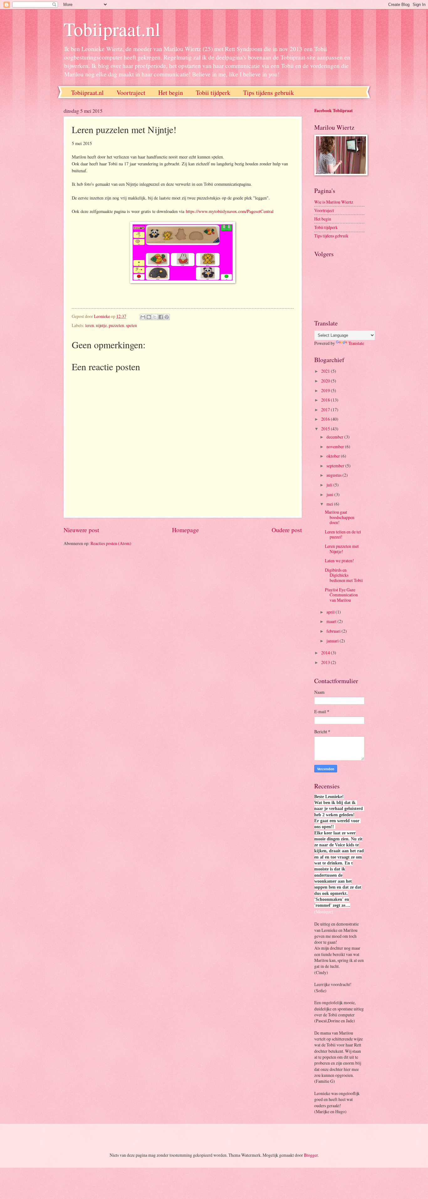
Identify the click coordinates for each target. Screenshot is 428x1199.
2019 (326, 390)
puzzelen (116, 325)
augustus (334, 475)
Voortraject (131, 92)
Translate (356, 343)
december (335, 437)
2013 (326, 662)
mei (330, 504)
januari (333, 641)
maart (331, 621)
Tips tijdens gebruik (268, 92)
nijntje (101, 325)
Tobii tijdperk (213, 92)
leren (89, 325)
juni (330, 494)
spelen (131, 325)
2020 (326, 381)
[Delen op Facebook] (161, 317)
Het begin (170, 92)
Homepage (185, 530)
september (335, 466)
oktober (333, 456)
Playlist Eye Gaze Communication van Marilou (341, 595)
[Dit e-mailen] (143, 317)
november (335, 446)
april (331, 612)
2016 (326, 419)
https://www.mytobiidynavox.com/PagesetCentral (230, 211)
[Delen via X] (155, 317)
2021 (326, 371)
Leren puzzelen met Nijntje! (342, 548)
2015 (326, 429)
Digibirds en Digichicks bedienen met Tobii (344, 575)
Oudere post (287, 530)
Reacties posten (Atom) (111, 543)
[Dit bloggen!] (149, 317)
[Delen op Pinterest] (167, 317)
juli (329, 485)
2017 (326, 410)
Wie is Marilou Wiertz (333, 202)
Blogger (311, 1155)
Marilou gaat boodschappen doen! (339, 517)
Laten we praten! (339, 560)
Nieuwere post (81, 530)
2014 (326, 653)
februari (334, 631)
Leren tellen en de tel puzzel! (343, 534)
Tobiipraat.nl (112, 28)
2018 (326, 400)
